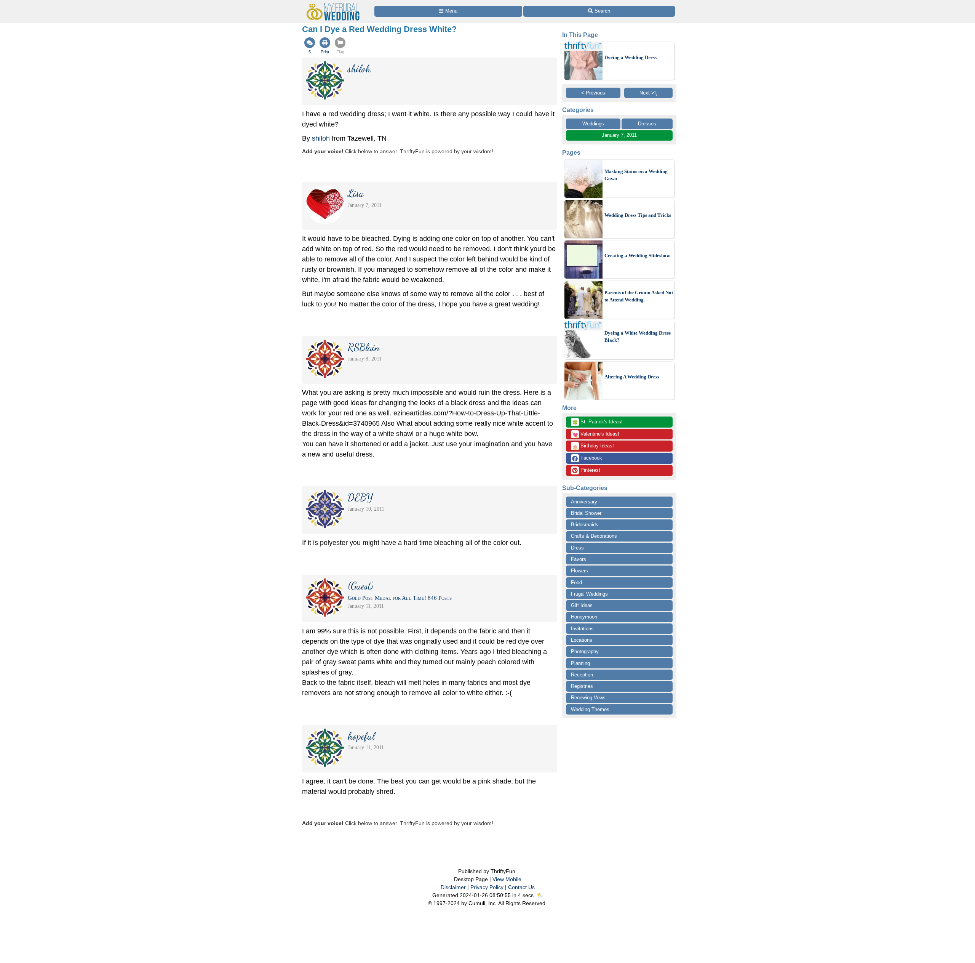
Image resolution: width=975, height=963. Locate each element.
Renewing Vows (588, 697)
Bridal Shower (586, 513)
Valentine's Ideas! (595, 434)
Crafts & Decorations (594, 536)
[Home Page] (334, 4)
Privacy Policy (486, 887)
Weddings (593, 124)
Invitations (582, 628)
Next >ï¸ (648, 93)
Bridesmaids (584, 524)
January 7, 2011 (619, 135)
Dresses (647, 124)
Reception (582, 675)
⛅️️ (540, 895)
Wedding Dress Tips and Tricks (637, 215)
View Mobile (506, 879)
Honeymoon (584, 617)
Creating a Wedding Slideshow (637, 255)
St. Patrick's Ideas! (597, 422)
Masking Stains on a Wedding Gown (636, 175)
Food (576, 582)
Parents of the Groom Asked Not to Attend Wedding (638, 296)
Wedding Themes (590, 709)
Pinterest (589, 470)
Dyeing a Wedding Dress (630, 57)
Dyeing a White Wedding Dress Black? (637, 336)
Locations (581, 640)
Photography (585, 651)
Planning (580, 663)
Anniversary (584, 502)
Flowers (579, 571)
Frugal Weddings (589, 594)
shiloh (321, 138)
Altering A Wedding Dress (631, 377)
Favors (578, 559)
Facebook (590, 458)
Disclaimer (453, 887)
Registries (582, 686)
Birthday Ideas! (593, 446)
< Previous (593, 93)
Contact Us (521, 887)
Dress (577, 548)
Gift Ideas (582, 605)
